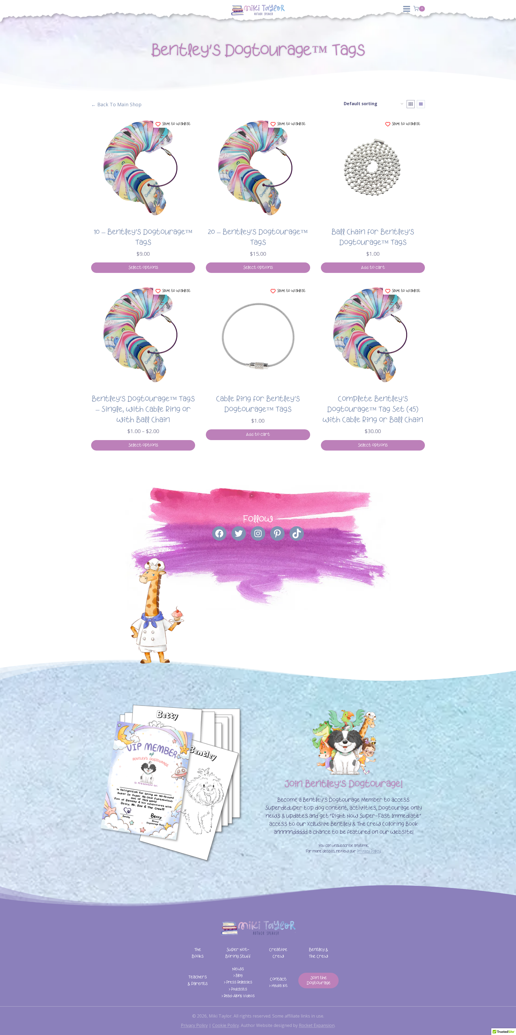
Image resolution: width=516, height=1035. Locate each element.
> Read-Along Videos (238, 996)
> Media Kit (278, 986)
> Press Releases (238, 983)
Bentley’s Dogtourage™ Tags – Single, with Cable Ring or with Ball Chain (143, 409)
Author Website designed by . (288, 1025)
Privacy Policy (369, 852)
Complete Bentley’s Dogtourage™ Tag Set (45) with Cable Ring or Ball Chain (372, 409)
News (238, 969)
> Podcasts (238, 990)
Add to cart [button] (373, 267)
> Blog (237, 976)
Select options (143, 267)
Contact (278, 979)
